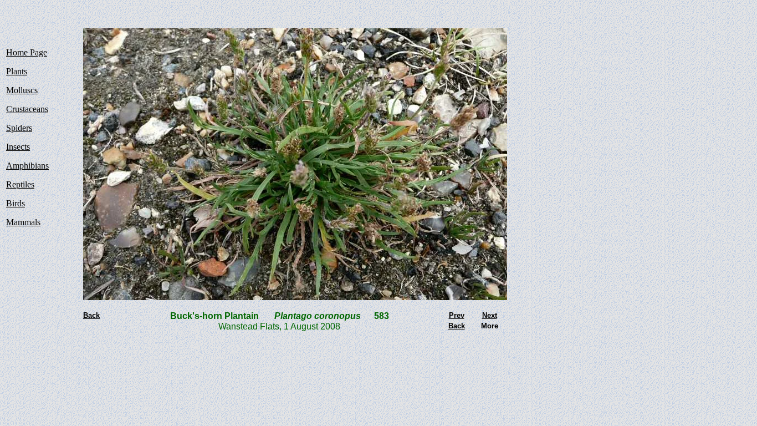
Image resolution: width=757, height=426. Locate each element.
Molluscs (22, 90)
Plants (16, 71)
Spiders (19, 128)
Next (489, 315)
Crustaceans (27, 109)
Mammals (23, 222)
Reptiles (20, 184)
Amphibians (27, 165)
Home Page (26, 52)
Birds (15, 203)
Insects (18, 146)
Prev (456, 315)
